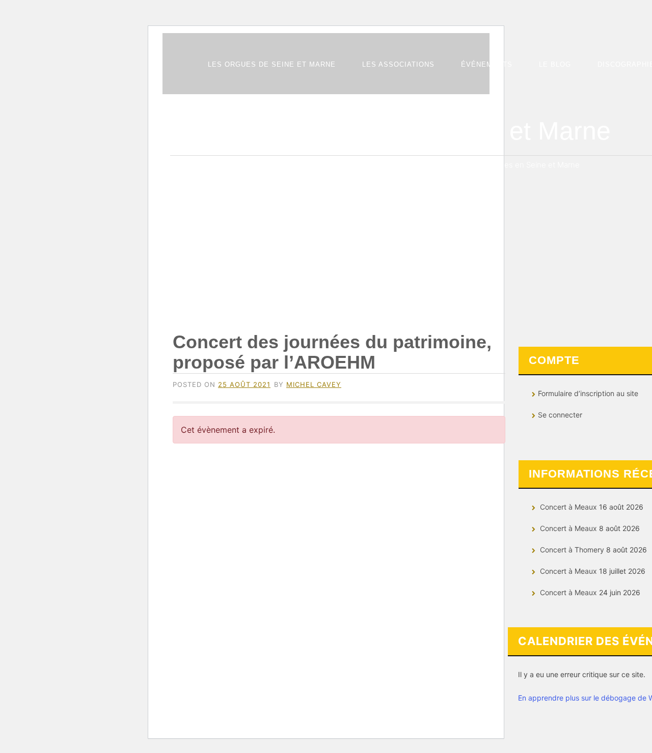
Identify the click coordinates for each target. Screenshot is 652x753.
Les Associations (398, 64)
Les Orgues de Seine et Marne (272, 64)
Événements (486, 64)
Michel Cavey (313, 384)
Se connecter (560, 414)
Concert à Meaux (568, 507)
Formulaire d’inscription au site (588, 393)
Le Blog (555, 64)
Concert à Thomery (572, 549)
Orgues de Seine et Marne (460, 131)
